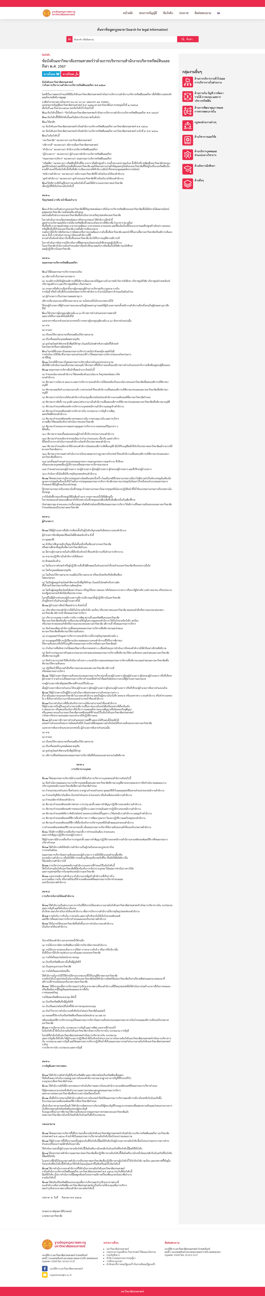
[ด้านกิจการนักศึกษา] (203, 169)
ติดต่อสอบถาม (203, 13)
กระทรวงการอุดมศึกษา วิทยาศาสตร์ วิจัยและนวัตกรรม (131, 1251)
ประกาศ (183, 13)
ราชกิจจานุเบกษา (114, 1261)
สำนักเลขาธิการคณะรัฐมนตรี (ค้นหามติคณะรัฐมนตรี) (131, 1264)
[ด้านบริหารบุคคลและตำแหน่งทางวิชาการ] (203, 155)
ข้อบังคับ (168, 13)
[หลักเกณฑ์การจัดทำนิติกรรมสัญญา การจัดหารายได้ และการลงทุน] (203, 140)
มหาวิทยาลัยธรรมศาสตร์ (118, 1248)
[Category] (203, 82)
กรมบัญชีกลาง (113, 1254)
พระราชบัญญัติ (148, 13)
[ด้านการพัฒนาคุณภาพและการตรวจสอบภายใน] (203, 111)
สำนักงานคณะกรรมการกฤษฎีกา (121, 1258)
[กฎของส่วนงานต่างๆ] (203, 126)
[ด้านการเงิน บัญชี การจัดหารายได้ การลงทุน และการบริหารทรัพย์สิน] (203, 97)
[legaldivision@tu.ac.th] (71, 1275)
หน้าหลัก (128, 13)
